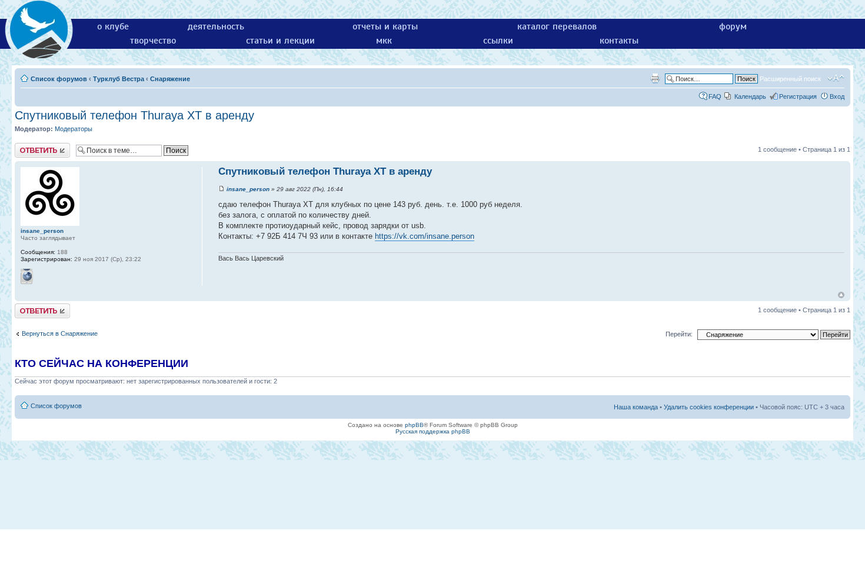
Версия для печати (654, 78)
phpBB (414, 425)
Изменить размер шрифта (835, 78)
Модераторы (73, 128)
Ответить (29, 146)
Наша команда (636, 407)
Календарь (750, 96)
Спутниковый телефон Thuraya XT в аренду (134, 115)
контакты (619, 40)
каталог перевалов (557, 26)
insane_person (248, 189)
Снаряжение (170, 78)
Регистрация (798, 96)
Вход (837, 96)
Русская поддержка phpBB (432, 431)
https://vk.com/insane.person (424, 236)
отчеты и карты (385, 26)
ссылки (498, 40)
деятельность (216, 26)
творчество (153, 40)
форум (733, 26)
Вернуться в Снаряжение (60, 333)
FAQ (714, 96)
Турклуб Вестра (118, 78)
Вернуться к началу (841, 295)
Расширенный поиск (790, 78)
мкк (384, 40)
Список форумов (59, 78)
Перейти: (679, 334)
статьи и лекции (280, 40)
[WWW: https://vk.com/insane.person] (27, 276)
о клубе (113, 26)
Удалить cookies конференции (709, 407)
